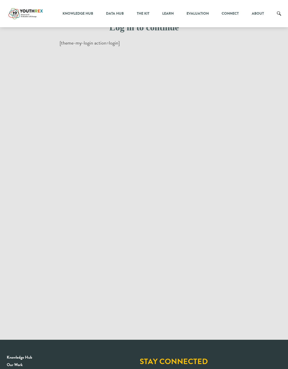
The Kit (143, 13)
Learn (168, 13)
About (258, 13)
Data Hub (115, 13)
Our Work (15, 365)
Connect (230, 13)
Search (279, 16)
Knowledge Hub (78, 13)
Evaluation (198, 13)
